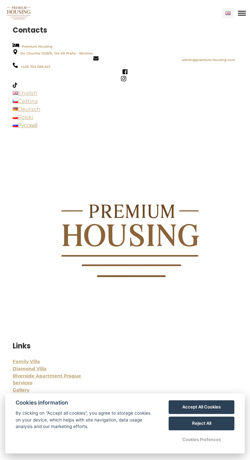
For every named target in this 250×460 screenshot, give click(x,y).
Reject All (201, 423)
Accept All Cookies (201, 406)
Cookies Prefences (201, 439)
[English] (228, 13)
